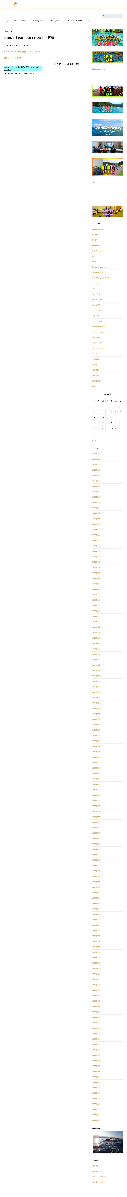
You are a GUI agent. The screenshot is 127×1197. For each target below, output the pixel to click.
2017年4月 (96, 914)
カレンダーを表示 (12, 57)
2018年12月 (96, 806)
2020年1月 (96, 741)
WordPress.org (98, 1182)
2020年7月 (96, 719)
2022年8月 (96, 643)
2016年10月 (96, 947)
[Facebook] (4, 3)
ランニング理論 (98, 348)
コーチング (96, 294)
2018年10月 (96, 817)
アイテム (95, 283)
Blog (14, 20)
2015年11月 (96, 1001)
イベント (95, 289)
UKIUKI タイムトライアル (101, 278)
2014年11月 (96, 1066)
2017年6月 (96, 903)
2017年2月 (96, 925)
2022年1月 (96, 659)
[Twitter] (7, 3)
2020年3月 (96, 735)
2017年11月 (96, 876)
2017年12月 (96, 871)
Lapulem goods (98, 251)
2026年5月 (96, 459)
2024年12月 (96, 513)
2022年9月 (96, 638)
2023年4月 (96, 611)
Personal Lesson (99, 267)
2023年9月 (96, 584)
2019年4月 (96, 784)
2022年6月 (96, 654)
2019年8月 (96, 762)
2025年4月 (96, 491)
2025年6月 (96, 481)
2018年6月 (96, 838)
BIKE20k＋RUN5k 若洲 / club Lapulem (22, 51)
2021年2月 (96, 703)
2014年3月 (96, 1109)
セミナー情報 (97, 321)
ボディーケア (97, 343)
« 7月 (94, 440)
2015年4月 (96, 1039)
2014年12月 (96, 1060)
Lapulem (95, 245)
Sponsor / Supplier (75, 20)
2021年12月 (96, 665)
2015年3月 (96, 1044)
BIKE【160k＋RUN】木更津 (67, 64)
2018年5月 (96, 844)
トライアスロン (98, 332)
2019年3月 (96, 789)
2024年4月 (96, 546)
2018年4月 (96, 849)
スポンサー (96, 316)
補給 (93, 386)
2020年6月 (96, 724)
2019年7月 (96, 768)
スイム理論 (96, 305)
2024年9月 (96, 524)
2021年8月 (96, 687)
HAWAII (95, 234)
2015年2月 (96, 1050)
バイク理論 (96, 337)
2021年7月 (96, 692)
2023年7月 (96, 594)
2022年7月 (96, 649)
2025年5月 (96, 486)
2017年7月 (96, 898)
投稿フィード (97, 1171)
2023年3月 (96, 616)
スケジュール (97, 310)
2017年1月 (96, 930)
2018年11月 (96, 811)
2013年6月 (96, 1120)
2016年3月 (96, 979)
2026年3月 (96, 464)
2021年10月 (96, 676)
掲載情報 (95, 370)
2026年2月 (96, 470)
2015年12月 (96, 995)
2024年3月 (96, 551)
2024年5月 (96, 540)
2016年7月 (96, 963)
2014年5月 (96, 1098)
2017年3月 (96, 920)
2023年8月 (96, 589)
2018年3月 (96, 854)
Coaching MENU (38, 20)
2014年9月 (96, 1077)
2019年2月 (96, 795)
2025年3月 (96, 497)
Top (7, 20)
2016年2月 (96, 985)
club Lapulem (97, 229)
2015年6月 (96, 1028)
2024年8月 (96, 529)
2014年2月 (96, 1115)
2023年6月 (96, 600)
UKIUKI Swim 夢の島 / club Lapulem (19, 73)
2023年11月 (96, 573)
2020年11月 (96, 708)
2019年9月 (96, 757)
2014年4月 (96, 1104)
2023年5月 (96, 605)
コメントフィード (98, 1176)
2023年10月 (96, 578)
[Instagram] (9, 3)
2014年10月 (96, 1071)
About (23, 20)
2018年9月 (96, 822)
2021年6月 (96, 697)
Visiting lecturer (56, 20)
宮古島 (94, 364)
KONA (94, 240)
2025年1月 (96, 508)
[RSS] (16, 3)
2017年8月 (96, 892)
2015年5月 (96, 1033)
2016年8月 (96, 957)
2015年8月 (96, 1017)
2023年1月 (96, 621)
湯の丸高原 (96, 381)
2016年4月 (96, 974)
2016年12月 (96, 936)
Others (95, 256)
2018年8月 (96, 827)
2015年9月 (96, 1012)
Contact (90, 20)
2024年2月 (96, 557)
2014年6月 (96, 1093)
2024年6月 (96, 535)
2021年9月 (96, 681)
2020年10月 (96, 714)
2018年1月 (96, 865)
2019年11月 (96, 751)
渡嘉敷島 (95, 375)
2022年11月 (96, 632)
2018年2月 (96, 860)
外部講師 (95, 359)
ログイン (95, 1166)
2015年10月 (96, 1006)
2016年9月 (96, 952)
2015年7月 (96, 1022)
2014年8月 (96, 1082)
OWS (94, 261)
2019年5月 (96, 779)
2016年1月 (96, 990)
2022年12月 (96, 627)
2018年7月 (96, 833)
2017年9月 (96, 887)
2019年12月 (96, 746)
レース (94, 354)
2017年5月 (96, 909)
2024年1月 (96, 562)
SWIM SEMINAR (98, 272)
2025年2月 (96, 502)
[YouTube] (12, 3)
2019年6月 (96, 773)
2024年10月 (96, 519)
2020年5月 (96, 730)
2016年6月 (96, 968)
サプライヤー (97, 299)
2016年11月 (96, 941)
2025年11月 (96, 475)
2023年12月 (96, 567)
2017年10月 (96, 882)
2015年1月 (96, 1055)
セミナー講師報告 (98, 327)
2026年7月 (96, 453)
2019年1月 (96, 800)
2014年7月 (96, 1088)
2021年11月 (96, 670)
